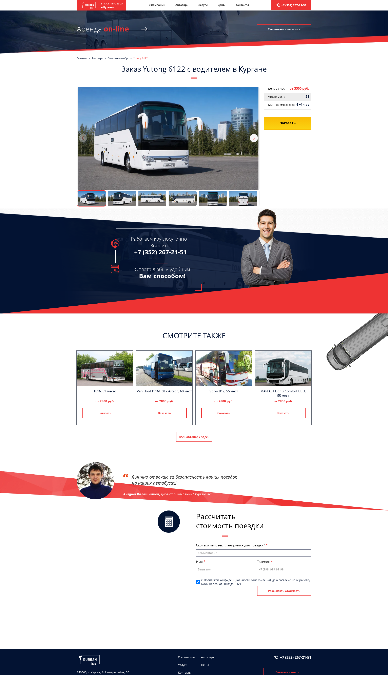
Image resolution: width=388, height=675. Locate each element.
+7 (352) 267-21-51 (293, 5)
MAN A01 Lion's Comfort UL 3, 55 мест (283, 393)
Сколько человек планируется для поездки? (231, 545)
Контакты (242, 5)
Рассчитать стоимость (284, 29)
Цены (221, 5)
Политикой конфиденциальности (227, 580)
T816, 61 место (105, 391)
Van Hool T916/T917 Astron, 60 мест (164, 391)
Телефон (264, 562)
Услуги (203, 5)
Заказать (288, 123)
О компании (157, 5)
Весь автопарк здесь (194, 437)
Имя (199, 562)
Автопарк (181, 5)
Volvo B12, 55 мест (224, 391)
